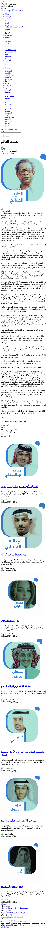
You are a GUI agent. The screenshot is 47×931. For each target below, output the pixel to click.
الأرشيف (4, 921)
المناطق (8, 60)
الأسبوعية (8, 71)
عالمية (7, 43)
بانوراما (7, 81)
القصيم (7, 66)
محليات (8, 29)
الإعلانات (20, 917)
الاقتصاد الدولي (10, 52)
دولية (7, 25)
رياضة (7, 37)
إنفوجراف (8, 79)
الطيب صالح (5, 211)
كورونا (7, 33)
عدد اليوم (4, 129)
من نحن (23, 921)
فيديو (7, 83)
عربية (7, 23)
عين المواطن (10, 85)
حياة (6, 54)
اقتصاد (7, 46)
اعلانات (7, 73)
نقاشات (8, 56)
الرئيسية (8, 16)
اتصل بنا (4, 917)
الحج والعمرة (9, 35)
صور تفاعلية (9, 75)
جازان (7, 64)
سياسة (7, 19)
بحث (2, 131)
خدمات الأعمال (10, 50)
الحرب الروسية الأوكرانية (14, 27)
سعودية (8, 41)
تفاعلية (7, 69)
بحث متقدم (5, 136)
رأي (6, 58)
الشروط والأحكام (13, 921)
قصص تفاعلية (22, 912)
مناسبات (8, 77)
